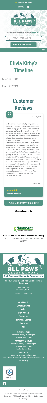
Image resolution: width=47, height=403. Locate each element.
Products (23, 279)
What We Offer (23, 275)
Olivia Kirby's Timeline (23, 67)
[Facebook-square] (4, 353)
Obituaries (23, 293)
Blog (24, 296)
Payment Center (23, 289)
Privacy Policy (23, 359)
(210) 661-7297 (26, 263)
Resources (23, 286)
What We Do (23, 272)
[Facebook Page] (28, 7)
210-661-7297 (35, 32)
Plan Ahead (23, 282)
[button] (43, 50)
